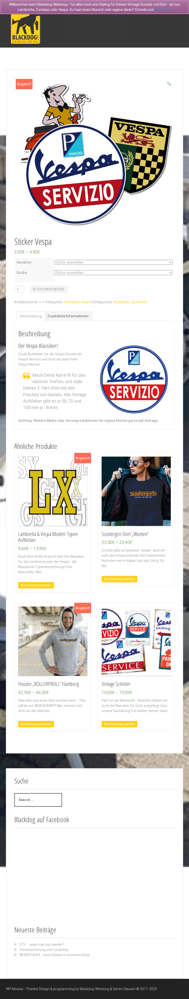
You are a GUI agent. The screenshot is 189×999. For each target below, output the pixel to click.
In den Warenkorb (48, 289)
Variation (24, 262)
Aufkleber (71, 302)
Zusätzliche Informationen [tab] (68, 316)
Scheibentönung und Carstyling (44, 950)
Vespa (86, 302)
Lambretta (139, 302)
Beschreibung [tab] (31, 316)
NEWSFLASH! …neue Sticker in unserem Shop (55, 955)
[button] (169, 83)
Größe (21, 273)
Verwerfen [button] (163, 10)
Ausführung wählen (36, 585)
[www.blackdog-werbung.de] (27, 23)
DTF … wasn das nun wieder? (42, 944)
